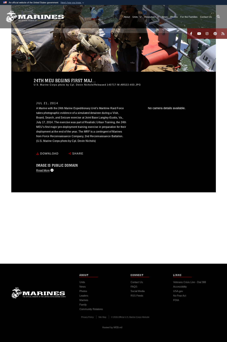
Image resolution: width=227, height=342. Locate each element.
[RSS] (223, 33)
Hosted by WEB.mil (112, 327)
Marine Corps (38, 293)
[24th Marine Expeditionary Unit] (35, 16)
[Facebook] (191, 33)
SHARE (77, 153)
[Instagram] (207, 33)
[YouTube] (199, 33)
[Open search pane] (218, 16)
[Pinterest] (215, 33)
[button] (73, 2)
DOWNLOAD (49, 153)
